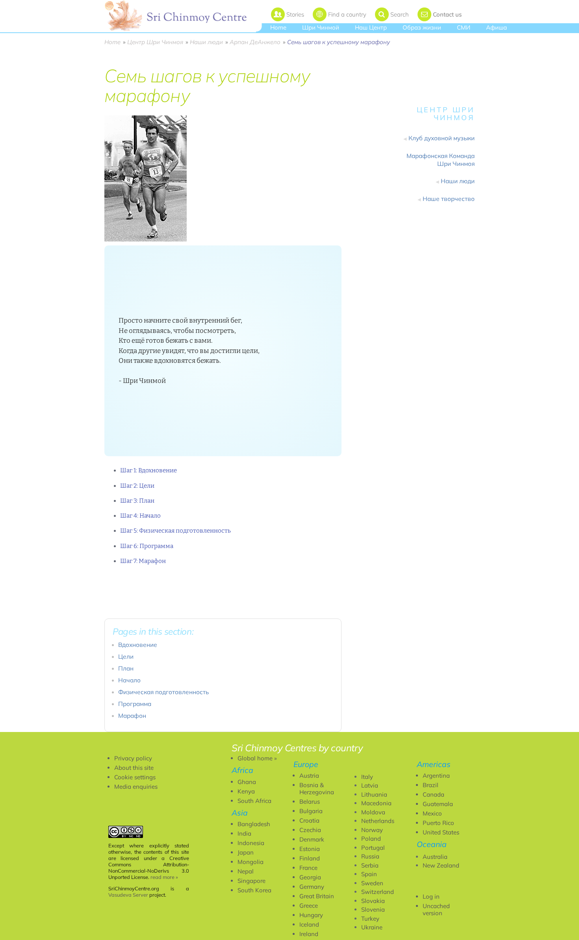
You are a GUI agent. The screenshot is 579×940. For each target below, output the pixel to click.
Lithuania (374, 794)
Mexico (432, 813)
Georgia (310, 877)
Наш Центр (371, 27)
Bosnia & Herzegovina (316, 788)
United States (441, 832)
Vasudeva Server (128, 895)
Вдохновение (137, 644)
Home (278, 27)
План (126, 668)
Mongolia (251, 862)
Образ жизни (422, 27)
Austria (309, 775)
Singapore (251, 880)
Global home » (257, 758)
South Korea (254, 890)
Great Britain (316, 896)
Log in (431, 896)
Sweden (372, 883)
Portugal (373, 847)
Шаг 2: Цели (137, 485)
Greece (308, 905)
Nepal (246, 871)
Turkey (370, 918)
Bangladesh (254, 824)
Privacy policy (133, 758)
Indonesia (251, 843)
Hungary (311, 915)
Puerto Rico (438, 823)
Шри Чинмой (320, 27)
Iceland (309, 924)
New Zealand (441, 865)
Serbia (370, 865)
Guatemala (438, 804)
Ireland (308, 934)
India (244, 833)
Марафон (132, 715)
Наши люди (206, 42)
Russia (370, 856)
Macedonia (376, 803)
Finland (309, 858)
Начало (129, 680)
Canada (433, 794)
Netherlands (377, 821)
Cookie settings (135, 777)
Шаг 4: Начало (140, 515)
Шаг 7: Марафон (143, 561)
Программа (134, 704)
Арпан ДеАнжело (255, 42)
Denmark (311, 839)
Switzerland (377, 891)
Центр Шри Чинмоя (155, 42)
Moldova (373, 812)
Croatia (309, 820)
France (308, 867)
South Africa (254, 800)
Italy (367, 776)
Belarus (309, 801)
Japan (246, 852)
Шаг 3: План (137, 500)
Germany (311, 886)
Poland (371, 838)
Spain (369, 874)
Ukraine (371, 927)
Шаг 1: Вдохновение (148, 470)
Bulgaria (311, 811)
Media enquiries (136, 786)
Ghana (247, 782)
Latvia (369, 785)
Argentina (436, 775)
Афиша (496, 27)
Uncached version (436, 909)
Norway (372, 830)
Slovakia (373, 901)
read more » (164, 877)
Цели (126, 656)
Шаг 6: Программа (146, 546)
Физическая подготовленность (163, 692)
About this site (134, 767)
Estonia (309, 849)
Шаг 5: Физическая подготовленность (175, 530)
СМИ (463, 27)
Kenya (246, 791)
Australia (435, 856)
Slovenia (373, 909)
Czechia (310, 830)
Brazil (430, 785)
